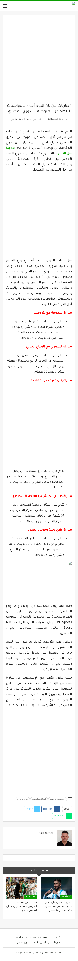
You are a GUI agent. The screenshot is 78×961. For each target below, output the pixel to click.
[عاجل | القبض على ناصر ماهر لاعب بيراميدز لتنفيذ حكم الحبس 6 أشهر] (56, 888)
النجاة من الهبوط (39, 799)
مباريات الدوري (22, 799)
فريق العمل (23, 942)
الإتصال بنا (21, 937)
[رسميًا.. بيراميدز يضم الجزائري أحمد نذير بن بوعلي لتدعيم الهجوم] (21, 888)
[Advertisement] (39, 61)
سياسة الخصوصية (40, 937)
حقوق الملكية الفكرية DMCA (46, 942)
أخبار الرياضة (66, 897)
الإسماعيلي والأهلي (57, 799)
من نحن (58, 937)
